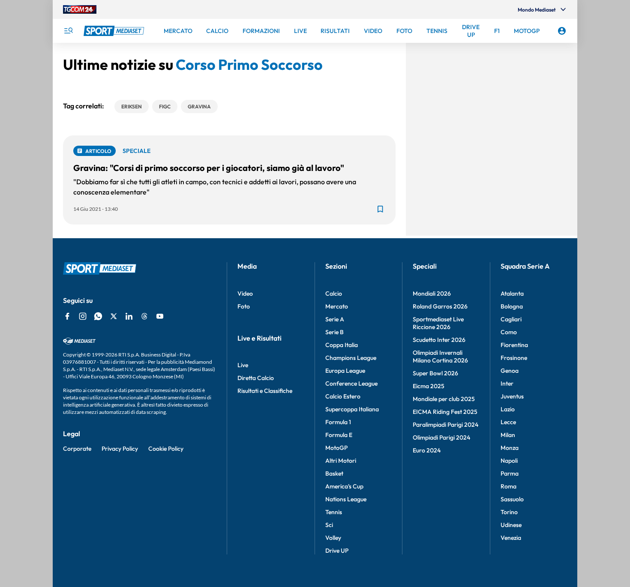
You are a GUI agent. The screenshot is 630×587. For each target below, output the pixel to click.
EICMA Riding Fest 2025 (445, 412)
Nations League (345, 499)
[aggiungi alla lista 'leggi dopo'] (380, 209)
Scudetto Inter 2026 (439, 340)
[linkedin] (129, 316)
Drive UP (336, 550)
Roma (508, 486)
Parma (510, 473)
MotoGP (336, 448)
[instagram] (82, 316)
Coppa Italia (341, 345)
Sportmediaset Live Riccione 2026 (438, 323)
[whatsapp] (98, 316)
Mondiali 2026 (432, 293)
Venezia (511, 538)
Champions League (350, 358)
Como (509, 332)
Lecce (508, 422)
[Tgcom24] (79, 9)
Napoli (509, 460)
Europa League (345, 370)
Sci (329, 525)
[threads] (144, 316)
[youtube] (160, 316)
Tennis (333, 512)
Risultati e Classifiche (264, 391)
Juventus (512, 396)
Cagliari (511, 319)
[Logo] (115, 31)
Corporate (77, 448)
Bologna (512, 306)
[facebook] (67, 316)
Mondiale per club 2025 (444, 399)
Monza (510, 448)
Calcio (333, 293)
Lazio (508, 409)
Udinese (511, 525)
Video (245, 293)
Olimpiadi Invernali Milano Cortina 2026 (440, 356)
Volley (333, 538)
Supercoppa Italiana (352, 409)
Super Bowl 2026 (435, 373)
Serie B (334, 332)
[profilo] (561, 31)
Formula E (338, 435)
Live (242, 365)
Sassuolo (512, 499)
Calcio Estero (342, 396)
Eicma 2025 (428, 386)
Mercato (336, 306)
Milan (508, 435)
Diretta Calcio (255, 378)
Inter (507, 383)
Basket (334, 473)
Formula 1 (338, 422)
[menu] (68, 31)
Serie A (334, 319)
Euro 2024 (427, 450)
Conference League (351, 383)
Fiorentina (514, 345)
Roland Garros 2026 (440, 306)
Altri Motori (340, 460)
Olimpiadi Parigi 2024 (441, 437)
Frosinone (514, 358)
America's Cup (344, 486)
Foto (243, 306)
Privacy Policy (120, 448)
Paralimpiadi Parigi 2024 (445, 424)
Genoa (510, 370)
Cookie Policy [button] (165, 448)
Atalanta (512, 293)
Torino (509, 512)
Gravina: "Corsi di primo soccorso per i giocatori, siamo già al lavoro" (208, 167)
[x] (113, 316)
